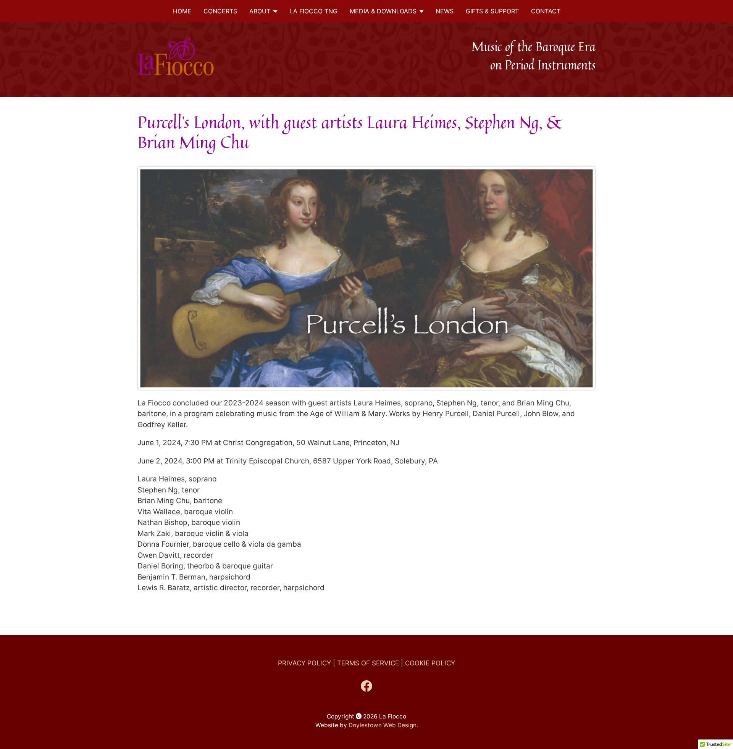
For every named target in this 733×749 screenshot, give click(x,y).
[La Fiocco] (190, 56)
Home (182, 11)
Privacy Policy (304, 663)
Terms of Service (368, 663)
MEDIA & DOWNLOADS (383, 11)
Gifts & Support (492, 11)
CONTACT (545, 11)
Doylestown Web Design (383, 725)
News (445, 11)
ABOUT (259, 11)
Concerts (220, 11)
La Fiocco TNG (313, 11)
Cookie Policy (430, 663)
